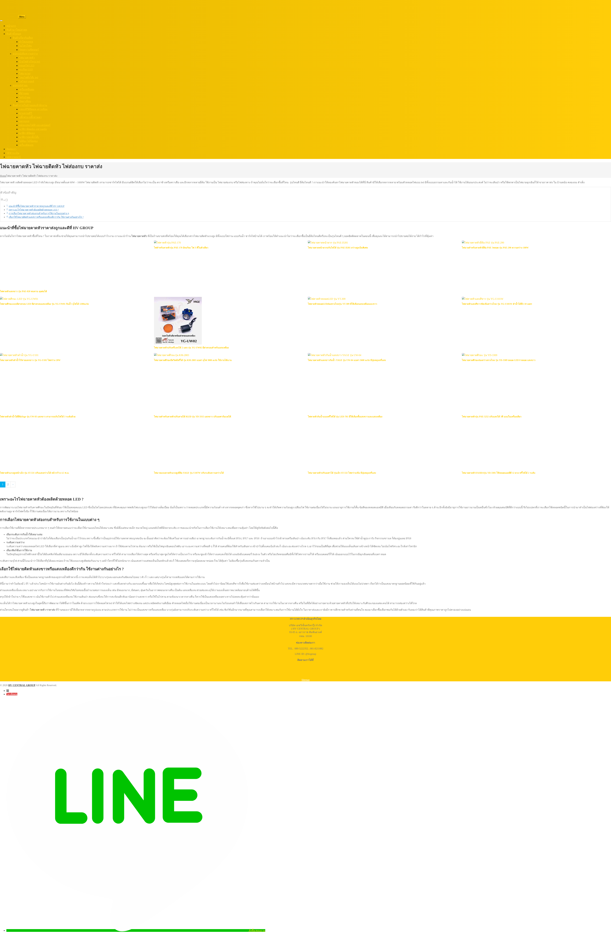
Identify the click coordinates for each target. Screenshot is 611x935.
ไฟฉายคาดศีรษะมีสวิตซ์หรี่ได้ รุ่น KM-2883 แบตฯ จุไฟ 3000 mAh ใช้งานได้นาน (193, 360)
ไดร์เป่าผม (24, 97)
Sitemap (306, 679)
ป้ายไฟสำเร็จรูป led (29, 61)
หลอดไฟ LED (26, 65)
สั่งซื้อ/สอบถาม (257, 930)
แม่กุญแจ (24, 121)
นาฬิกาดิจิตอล (27, 133)
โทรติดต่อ (11, 694)
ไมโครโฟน (25, 45)
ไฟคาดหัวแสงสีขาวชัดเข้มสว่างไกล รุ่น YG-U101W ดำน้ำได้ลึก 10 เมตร (497, 304)
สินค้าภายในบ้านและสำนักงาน (30, 105)
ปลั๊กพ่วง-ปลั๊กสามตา (30, 117)
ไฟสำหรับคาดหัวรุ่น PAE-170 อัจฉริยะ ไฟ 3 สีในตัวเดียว (181, 248)
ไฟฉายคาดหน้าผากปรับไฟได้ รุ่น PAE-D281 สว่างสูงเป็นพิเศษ (338, 248)
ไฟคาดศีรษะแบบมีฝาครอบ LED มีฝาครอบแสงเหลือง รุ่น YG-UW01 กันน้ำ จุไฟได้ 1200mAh (44, 304)
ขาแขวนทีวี (25, 113)
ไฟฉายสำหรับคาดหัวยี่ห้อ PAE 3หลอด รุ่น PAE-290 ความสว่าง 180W (495, 248)
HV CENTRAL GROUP (21, 685)
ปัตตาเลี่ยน (25, 101)
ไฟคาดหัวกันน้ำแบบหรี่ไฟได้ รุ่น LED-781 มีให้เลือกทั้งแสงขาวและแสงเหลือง (345, 416)
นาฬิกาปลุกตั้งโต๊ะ (29, 137)
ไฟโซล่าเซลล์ (26, 81)
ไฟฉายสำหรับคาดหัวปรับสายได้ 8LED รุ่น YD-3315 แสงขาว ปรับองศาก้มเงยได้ (192, 416)
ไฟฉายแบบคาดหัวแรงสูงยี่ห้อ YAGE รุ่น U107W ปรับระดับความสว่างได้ (189, 473)
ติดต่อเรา (11, 149)
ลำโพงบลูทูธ (26, 41)
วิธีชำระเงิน (12, 153)
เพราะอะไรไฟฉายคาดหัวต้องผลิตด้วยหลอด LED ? (34, 210)
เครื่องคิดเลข (26, 145)
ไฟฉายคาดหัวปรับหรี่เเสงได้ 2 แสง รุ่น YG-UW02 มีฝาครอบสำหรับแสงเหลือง (191, 347)
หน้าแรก (11, 25)
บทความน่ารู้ (13, 157)
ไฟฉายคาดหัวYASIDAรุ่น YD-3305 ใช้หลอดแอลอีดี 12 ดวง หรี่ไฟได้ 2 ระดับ (498, 473)
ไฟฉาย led (24, 73)
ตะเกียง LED (26, 69)
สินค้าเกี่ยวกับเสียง (23, 37)
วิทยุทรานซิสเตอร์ (29, 49)
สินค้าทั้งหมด (13, 33)
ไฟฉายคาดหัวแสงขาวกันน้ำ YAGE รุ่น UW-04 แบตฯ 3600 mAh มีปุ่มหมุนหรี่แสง (347, 360)
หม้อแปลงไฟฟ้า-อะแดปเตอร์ (34, 125)
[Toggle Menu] (1, 20)
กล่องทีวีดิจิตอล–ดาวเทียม (33, 109)
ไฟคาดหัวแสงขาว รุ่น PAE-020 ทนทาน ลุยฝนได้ (23, 291)
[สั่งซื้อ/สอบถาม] (127, 930)
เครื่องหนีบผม (26, 89)
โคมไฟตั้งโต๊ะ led (28, 77)
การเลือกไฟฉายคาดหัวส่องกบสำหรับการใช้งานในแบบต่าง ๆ (39, 213)
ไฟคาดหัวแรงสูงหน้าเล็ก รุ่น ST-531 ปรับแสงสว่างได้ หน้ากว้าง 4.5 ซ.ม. (34, 473)
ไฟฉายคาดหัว (27, 57)
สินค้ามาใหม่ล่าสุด (16, 29)
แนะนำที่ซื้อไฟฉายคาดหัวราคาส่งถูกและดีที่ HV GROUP (36, 206)
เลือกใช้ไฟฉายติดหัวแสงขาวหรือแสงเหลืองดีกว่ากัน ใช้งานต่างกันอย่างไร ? (46, 217)
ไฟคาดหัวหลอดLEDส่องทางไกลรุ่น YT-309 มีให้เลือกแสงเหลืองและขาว (342, 304)
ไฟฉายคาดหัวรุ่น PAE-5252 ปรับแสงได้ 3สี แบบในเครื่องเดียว (491, 416)
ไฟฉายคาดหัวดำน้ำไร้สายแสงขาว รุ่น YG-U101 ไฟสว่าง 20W (30, 360)
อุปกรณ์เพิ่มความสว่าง (25, 53)
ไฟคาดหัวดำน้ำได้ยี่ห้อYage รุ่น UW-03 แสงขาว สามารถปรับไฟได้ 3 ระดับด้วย (37, 416)
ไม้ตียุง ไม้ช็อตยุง (28, 141)
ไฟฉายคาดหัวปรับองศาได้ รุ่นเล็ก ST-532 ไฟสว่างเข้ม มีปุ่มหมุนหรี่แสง (342, 473)
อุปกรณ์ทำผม (20, 85)
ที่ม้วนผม (24, 93)
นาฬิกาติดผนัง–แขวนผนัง (33, 129)
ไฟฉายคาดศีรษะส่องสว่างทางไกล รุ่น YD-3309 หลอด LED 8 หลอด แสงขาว (498, 360)
